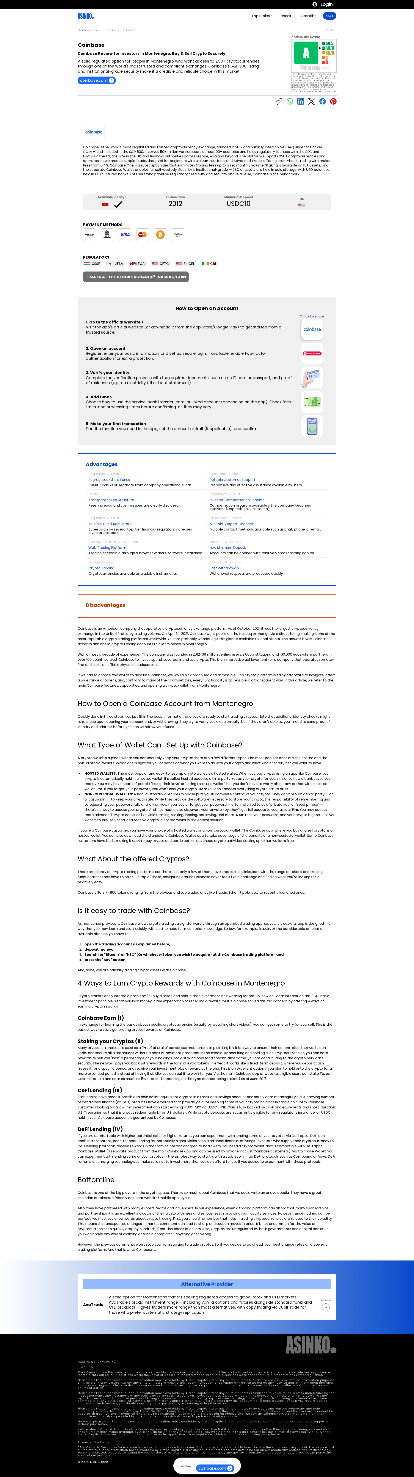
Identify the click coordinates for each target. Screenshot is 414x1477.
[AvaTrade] (326, 1307)
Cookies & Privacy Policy (96, 1362)
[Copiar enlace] (279, 101)
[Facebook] (322, 101)
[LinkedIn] (300, 101)
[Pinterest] (333, 101)
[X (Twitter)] (311, 101)
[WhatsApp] (290, 101)
